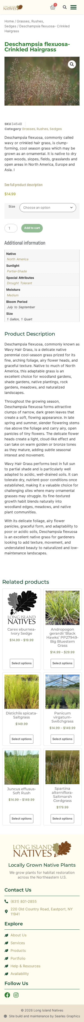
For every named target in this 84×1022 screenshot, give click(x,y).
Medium (13, 295)
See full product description (23, 184)
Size (12, 206)
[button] (73, 7)
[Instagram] (16, 995)
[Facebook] (7, 995)
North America (17, 259)
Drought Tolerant (19, 283)
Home (9, 21)
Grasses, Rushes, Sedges (42, 129)
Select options (22, 663)
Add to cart (32, 228)
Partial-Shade (17, 271)
